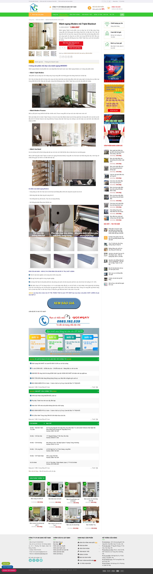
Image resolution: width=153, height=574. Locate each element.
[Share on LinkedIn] (71, 57)
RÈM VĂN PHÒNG (75, 14)
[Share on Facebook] (60, 57)
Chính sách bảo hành (58, 551)
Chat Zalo (6, 563)
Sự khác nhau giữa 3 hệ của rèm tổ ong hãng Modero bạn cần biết (116, 238)
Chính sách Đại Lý (58, 553)
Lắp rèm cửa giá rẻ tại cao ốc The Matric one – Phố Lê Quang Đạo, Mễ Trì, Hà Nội (116, 255)
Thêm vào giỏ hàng (75, 48)
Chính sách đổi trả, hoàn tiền (60, 550)
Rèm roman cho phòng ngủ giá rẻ (37, 524)
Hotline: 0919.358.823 (9, 570)
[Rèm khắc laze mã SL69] (55, 489)
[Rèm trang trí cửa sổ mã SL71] (55, 514)
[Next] (54, 36)
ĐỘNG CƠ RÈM (98, 14)
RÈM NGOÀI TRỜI (87, 14)
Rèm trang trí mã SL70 (37, 498)
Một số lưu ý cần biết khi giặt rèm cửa (116, 284)
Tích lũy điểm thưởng (33, 1)
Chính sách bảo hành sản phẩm (65, 1)
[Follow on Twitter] (122, 1)
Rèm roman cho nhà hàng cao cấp (91, 499)
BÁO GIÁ (105, 14)
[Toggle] (99, 545)
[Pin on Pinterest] (68, 57)
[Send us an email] (123, 1)
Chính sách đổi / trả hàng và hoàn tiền (48, 1)
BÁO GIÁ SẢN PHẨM (98, 7)
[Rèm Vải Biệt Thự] (91, 514)
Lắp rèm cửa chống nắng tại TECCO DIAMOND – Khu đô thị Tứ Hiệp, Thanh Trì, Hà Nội (116, 262)
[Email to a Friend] (66, 57)
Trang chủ (55, 14)
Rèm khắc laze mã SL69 (55, 499)
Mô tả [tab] (31, 62)
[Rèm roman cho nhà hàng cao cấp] (91, 489)
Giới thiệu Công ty (58, 542)
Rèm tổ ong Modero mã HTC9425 (73, 500)
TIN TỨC (111, 14)
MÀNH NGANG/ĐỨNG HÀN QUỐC (55, 19)
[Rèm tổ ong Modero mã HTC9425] (73, 489)
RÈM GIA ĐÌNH (63, 14)
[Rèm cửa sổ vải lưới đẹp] (73, 514)
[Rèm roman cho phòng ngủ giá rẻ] (37, 513)
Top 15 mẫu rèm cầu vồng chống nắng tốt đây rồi (116, 244)
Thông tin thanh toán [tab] (51, 62)
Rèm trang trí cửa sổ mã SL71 (54, 524)
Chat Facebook (7, 567)
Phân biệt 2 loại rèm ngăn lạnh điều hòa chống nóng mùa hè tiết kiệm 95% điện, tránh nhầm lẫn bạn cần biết (116, 231)
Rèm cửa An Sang (33, 471)
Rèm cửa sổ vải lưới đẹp (73, 525)
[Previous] (31, 36)
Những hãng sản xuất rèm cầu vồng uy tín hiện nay (115, 249)
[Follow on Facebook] (119, 1)
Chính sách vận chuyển (59, 546)
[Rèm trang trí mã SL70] (37, 489)
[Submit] (122, 14)
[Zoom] (30, 47)
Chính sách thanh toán (59, 548)
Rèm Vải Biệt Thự (91, 525)
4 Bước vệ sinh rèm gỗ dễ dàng (115, 278)
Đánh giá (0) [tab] (39, 62)
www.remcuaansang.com (41, 553)
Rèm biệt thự (82, 53)
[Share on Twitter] (63, 57)
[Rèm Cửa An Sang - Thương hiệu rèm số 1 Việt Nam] (38, 8)
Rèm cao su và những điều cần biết (116, 273)
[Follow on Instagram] (120, 1)
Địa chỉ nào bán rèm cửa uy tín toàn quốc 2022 (116, 268)
